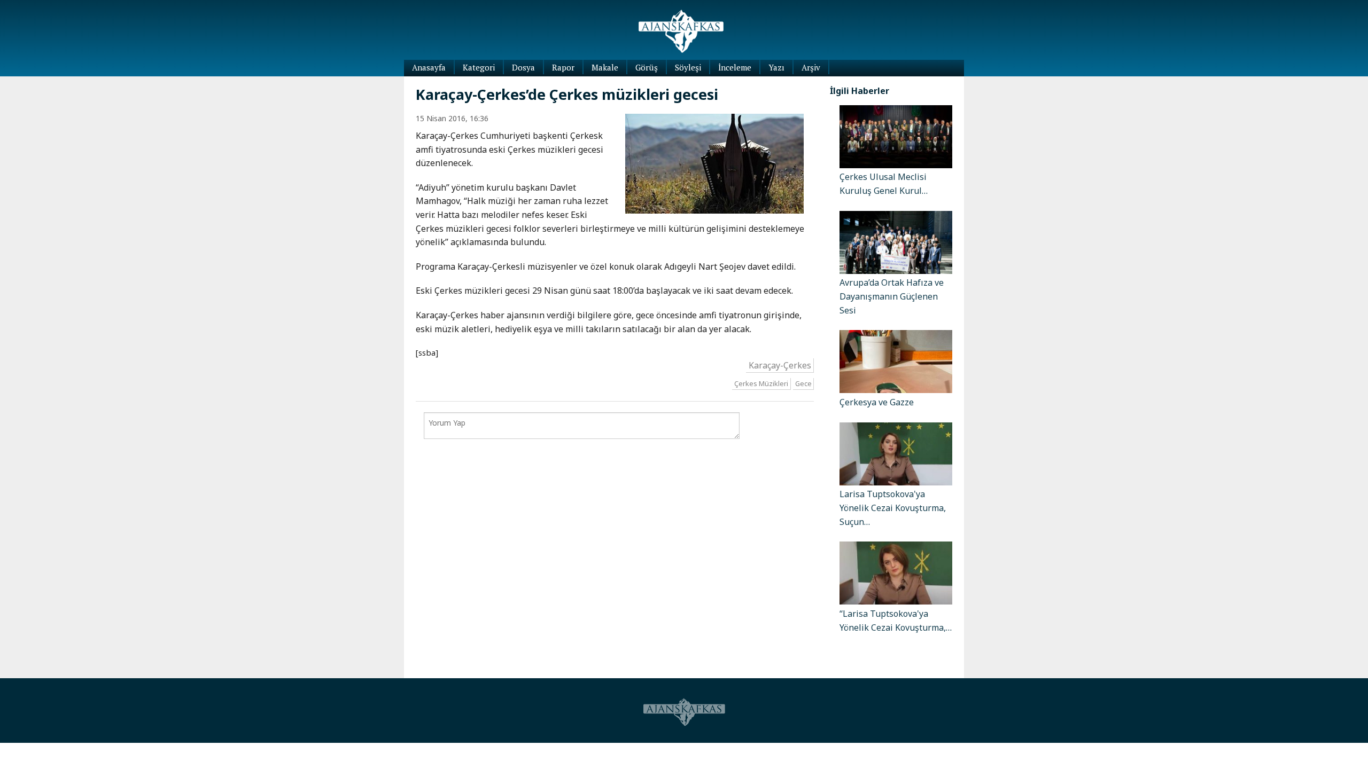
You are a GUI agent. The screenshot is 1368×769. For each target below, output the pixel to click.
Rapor (563, 67)
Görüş (646, 67)
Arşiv (811, 67)
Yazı (776, 67)
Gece (803, 384)
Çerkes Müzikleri (761, 384)
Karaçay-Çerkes (780, 365)
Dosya (523, 67)
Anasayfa (429, 67)
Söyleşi (688, 67)
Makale (605, 67)
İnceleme (734, 67)
